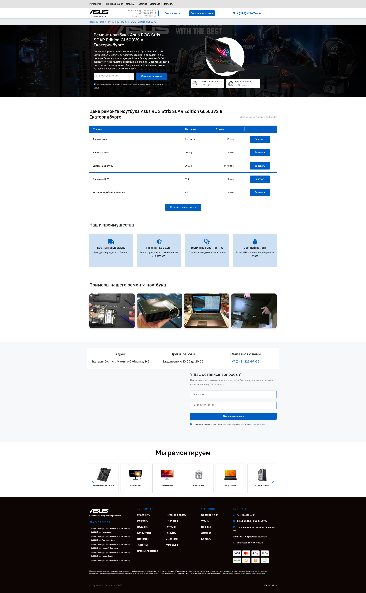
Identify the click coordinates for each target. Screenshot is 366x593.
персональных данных (257, 424)
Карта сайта (270, 585)
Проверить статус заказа (202, 13)
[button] (93, 480)
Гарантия (142, 4)
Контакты (168, 4)
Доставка (155, 4)
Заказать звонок (172, 13)
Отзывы (130, 4)
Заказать (260, 139)
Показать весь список (183, 207)
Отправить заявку (151, 76)
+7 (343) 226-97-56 (245, 361)
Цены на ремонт (114, 4)
